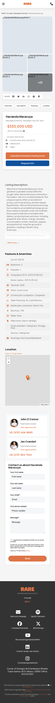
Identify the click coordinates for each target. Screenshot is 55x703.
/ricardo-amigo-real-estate (27, 651)
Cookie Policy (40, 690)
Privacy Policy (30, 690)
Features (34, 106)
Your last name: (16, 483)
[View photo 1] (27, 35)
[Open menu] (3, 4)
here (28, 551)
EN (26, 601)
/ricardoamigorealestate (28, 663)
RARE (3, 13)
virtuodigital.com (27, 687)
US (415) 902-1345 (20, 454)
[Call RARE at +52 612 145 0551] (51, 4)
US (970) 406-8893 (20, 432)
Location (46, 106)
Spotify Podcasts (38, 616)
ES (29, 601)
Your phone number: (18, 506)
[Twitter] (18, 96)
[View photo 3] (40, 63)
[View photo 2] (15, 63)
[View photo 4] (15, 82)
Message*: (14, 518)
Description (21, 106)
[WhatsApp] (28, 96)
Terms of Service (25, 696)
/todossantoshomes (20, 628)
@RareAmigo (38, 628)
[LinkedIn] (23, 96)
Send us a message (18, 616)
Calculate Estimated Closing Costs (27, 155)
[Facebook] (13, 96)
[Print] (33, 96)
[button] (27, 377)
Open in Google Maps (13, 353)
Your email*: (15, 495)
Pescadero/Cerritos (20, 13)
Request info (27, 163)
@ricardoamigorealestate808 (27, 639)
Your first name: (17, 472)
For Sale (9, 13)
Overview (8, 106)
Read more (12, 243)
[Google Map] (39, 96)
